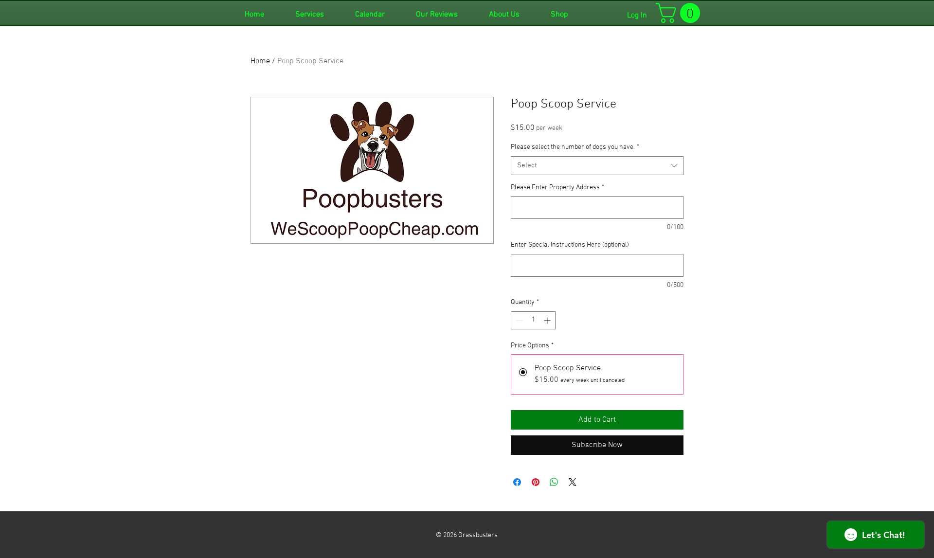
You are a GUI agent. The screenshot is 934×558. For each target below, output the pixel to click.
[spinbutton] (533, 320)
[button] (680, 13)
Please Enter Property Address (557, 187)
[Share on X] (572, 482)
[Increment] (548, 320)
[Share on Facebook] (517, 482)
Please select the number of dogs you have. (575, 147)
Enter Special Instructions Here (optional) (570, 245)
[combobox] (597, 165)
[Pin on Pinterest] (535, 482)
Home (260, 61)
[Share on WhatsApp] (554, 482)
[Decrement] (518, 320)
